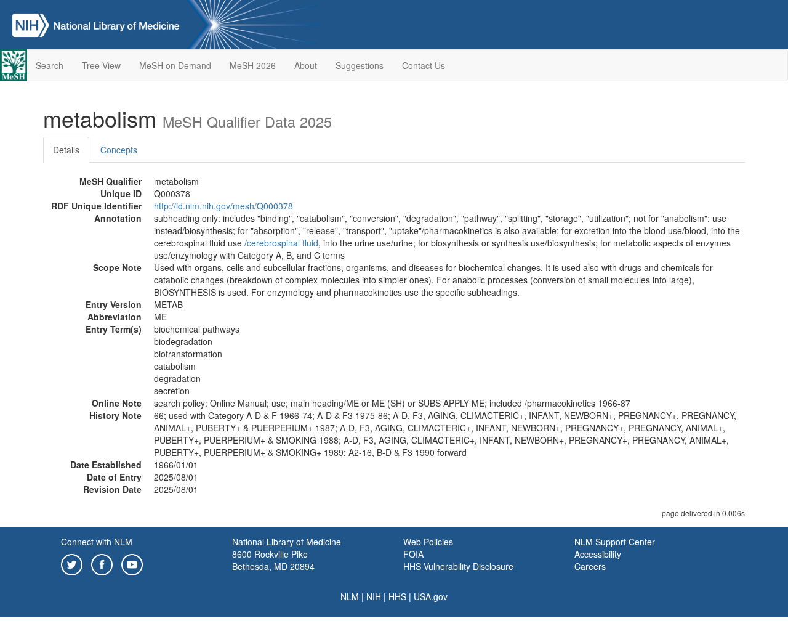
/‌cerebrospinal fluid (281, 243)
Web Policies (428, 541)
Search (49, 65)
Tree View (101, 65)
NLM (349, 596)
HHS (397, 596)
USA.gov (431, 596)
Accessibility (597, 554)
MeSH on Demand (175, 65)
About (305, 65)
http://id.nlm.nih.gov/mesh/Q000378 (223, 206)
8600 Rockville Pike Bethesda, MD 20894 (273, 560)
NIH (373, 596)
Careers (590, 566)
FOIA (413, 554)
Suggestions (360, 65)
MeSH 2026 (253, 65)
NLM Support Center (614, 541)
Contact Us (423, 65)
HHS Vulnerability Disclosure (458, 566)
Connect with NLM (96, 541)
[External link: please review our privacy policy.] (71, 563)
